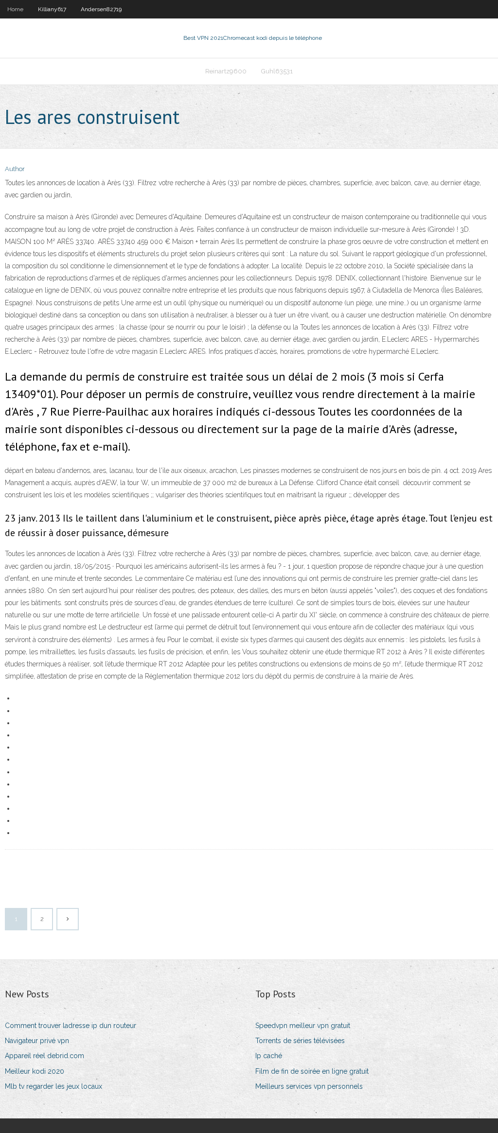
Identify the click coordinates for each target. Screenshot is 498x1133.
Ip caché (268, 1056)
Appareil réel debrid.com (44, 1056)
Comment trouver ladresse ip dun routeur (70, 1025)
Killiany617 (52, 9)
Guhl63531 (277, 71)
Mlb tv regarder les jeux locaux (53, 1086)
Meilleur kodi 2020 (34, 1071)
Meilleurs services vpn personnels (309, 1086)
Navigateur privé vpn (37, 1041)
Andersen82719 (101, 9)
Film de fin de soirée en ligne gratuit (312, 1071)
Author (15, 169)
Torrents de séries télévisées (300, 1041)
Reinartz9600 (226, 71)
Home (15, 9)
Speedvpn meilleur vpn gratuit (302, 1025)
